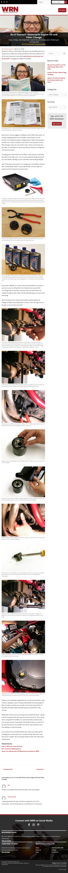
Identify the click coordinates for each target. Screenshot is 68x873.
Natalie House (12, 797)
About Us (38, 850)
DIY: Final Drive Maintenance (11, 749)
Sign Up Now (57, 124)
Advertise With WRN (57, 848)
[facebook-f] (2, 2)
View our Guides (6, 840)
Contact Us (55, 852)
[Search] (65, 2)
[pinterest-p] (7, 2)
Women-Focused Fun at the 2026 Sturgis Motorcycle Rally (56, 67)
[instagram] (4, 2)
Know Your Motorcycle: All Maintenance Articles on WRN (20, 751)
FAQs (37, 852)
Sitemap (54, 850)
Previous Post (7, 769)
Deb (9, 785)
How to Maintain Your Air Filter (12, 746)
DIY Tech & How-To (8, 49)
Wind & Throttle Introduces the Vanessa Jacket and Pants (56, 80)
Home (37, 848)
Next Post (41, 769)
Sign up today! (6, 852)
